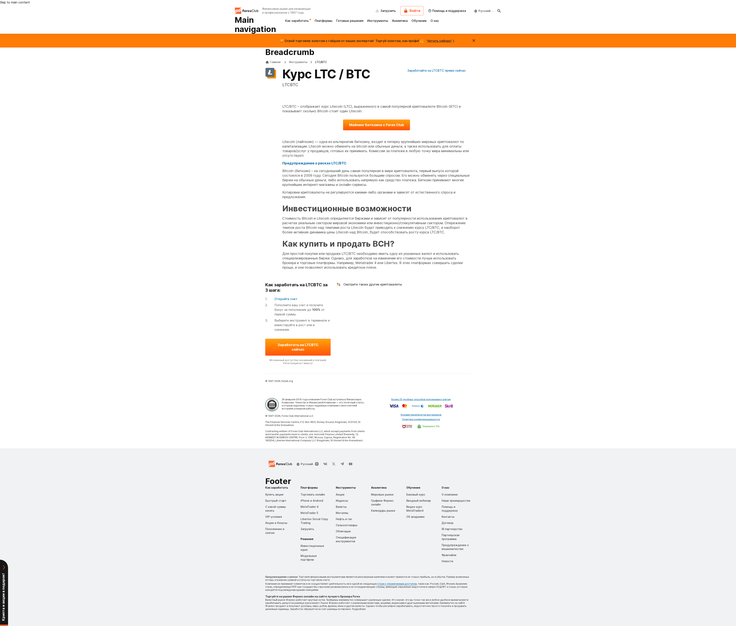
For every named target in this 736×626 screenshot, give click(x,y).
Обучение (419, 21)
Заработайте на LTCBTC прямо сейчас (436, 70)
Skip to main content (15, 2)
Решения (307, 539)
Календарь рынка (383, 510)
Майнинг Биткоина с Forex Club (376, 125)
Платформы (323, 21)
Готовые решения (349, 21)
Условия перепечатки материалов (420, 414)
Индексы (342, 500)
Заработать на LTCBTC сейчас (298, 347)
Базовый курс (415, 494)
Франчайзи (449, 555)
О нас (434, 21)
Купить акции (274, 494)
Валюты (341, 506)
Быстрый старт (275, 500)
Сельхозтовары (346, 525)
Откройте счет (285, 299)
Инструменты (377, 21)
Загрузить (307, 529)
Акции (340, 494)
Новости (447, 561)
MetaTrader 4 (310, 506)
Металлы (342, 512)
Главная (275, 62)
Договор (447, 522)
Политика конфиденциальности (421, 419)
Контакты (448, 516)
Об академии (415, 516)
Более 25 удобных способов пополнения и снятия (421, 399)
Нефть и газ (344, 519)
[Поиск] (499, 10)
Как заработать (297, 21)
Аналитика (400, 21)
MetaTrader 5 (309, 512)
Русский (485, 10)
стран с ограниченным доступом (397, 583)
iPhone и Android (312, 500)
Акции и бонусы (276, 522)
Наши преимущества (456, 500)
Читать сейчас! (439, 41)
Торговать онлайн (313, 494)
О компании (450, 494)
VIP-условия (273, 516)
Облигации (343, 531)
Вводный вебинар (418, 500)
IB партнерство (452, 529)
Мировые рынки (382, 494)
